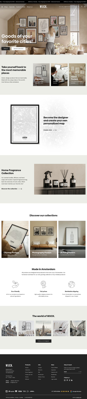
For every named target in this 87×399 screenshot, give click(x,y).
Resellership (53, 374)
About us (29, 7)
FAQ (39, 372)
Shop (6, 7)
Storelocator (41, 374)
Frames (26, 376)
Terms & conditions (10, 397)
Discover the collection (9, 189)
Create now (48, 130)
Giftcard (27, 379)
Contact (40, 367)
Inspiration (53, 370)
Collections (27, 370)
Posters (26, 367)
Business (53, 376)
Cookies (21, 397)
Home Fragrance (29, 372)
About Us (40, 370)
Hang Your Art (54, 372)
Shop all (6, 48)
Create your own (28, 374)
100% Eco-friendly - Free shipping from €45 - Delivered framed (44, 1)
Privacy (17, 397)
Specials (12, 7)
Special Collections (18, 48)
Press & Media (54, 367)
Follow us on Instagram (43, 341)
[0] (85, 6)
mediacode (78, 397)
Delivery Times (41, 376)
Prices (39, 379)
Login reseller (54, 379)
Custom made (20, 7)
